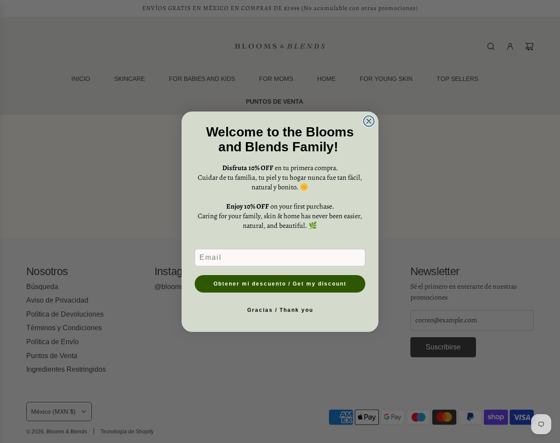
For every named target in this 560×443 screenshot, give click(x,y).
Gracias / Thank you (280, 310)
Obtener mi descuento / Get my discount (280, 284)
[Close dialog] (369, 121)
